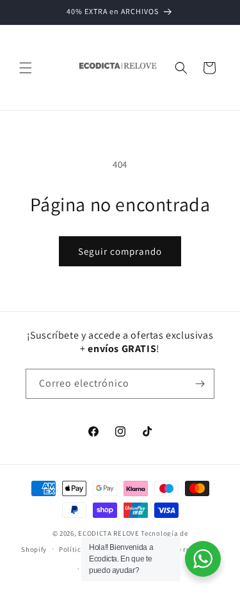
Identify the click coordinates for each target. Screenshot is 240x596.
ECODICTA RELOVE (109, 533)
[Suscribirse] (200, 384)
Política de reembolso (182, 549)
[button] (26, 68)
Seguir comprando (120, 251)
